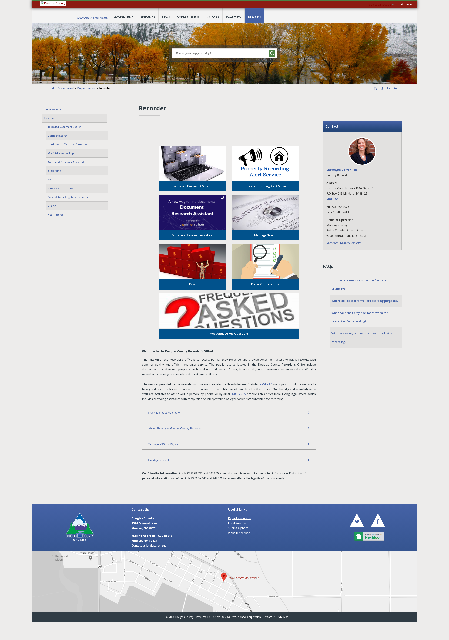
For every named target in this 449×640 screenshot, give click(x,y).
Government (66, 88)
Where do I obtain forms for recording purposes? (364, 301)
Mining (51, 206)
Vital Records (55, 214)
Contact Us (269, 617)
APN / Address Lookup (60, 153)
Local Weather (237, 523)
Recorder (49, 118)
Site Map (283, 617)
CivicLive (215, 617)
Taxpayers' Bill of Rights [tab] (163, 444)
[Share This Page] (381, 88)
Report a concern (239, 518)
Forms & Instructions (60, 188)
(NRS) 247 (264, 384)
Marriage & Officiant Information (67, 144)
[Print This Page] (375, 88)
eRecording (54, 170)
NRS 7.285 (239, 394)
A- (395, 88)
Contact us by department (149, 545)
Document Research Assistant (65, 162)
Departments (86, 88)
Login (408, 4)
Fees (50, 179)
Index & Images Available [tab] (164, 412)
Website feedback (239, 533)
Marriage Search (57, 135)
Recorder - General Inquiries (343, 243)
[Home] (53, 88)
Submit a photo (238, 528)
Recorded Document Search (64, 127)
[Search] (272, 53)
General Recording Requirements (67, 197)
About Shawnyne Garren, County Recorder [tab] (175, 428)
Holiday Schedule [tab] (159, 460)
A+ (388, 88)
